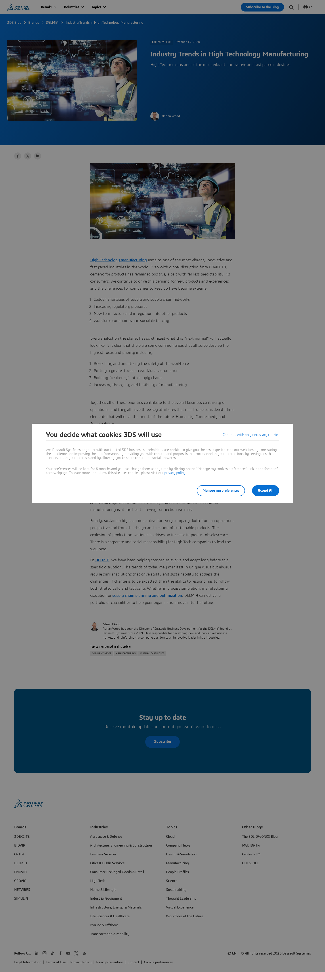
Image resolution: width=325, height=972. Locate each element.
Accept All (265, 490)
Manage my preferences (221, 490)
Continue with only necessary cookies (251, 435)
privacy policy (174, 473)
